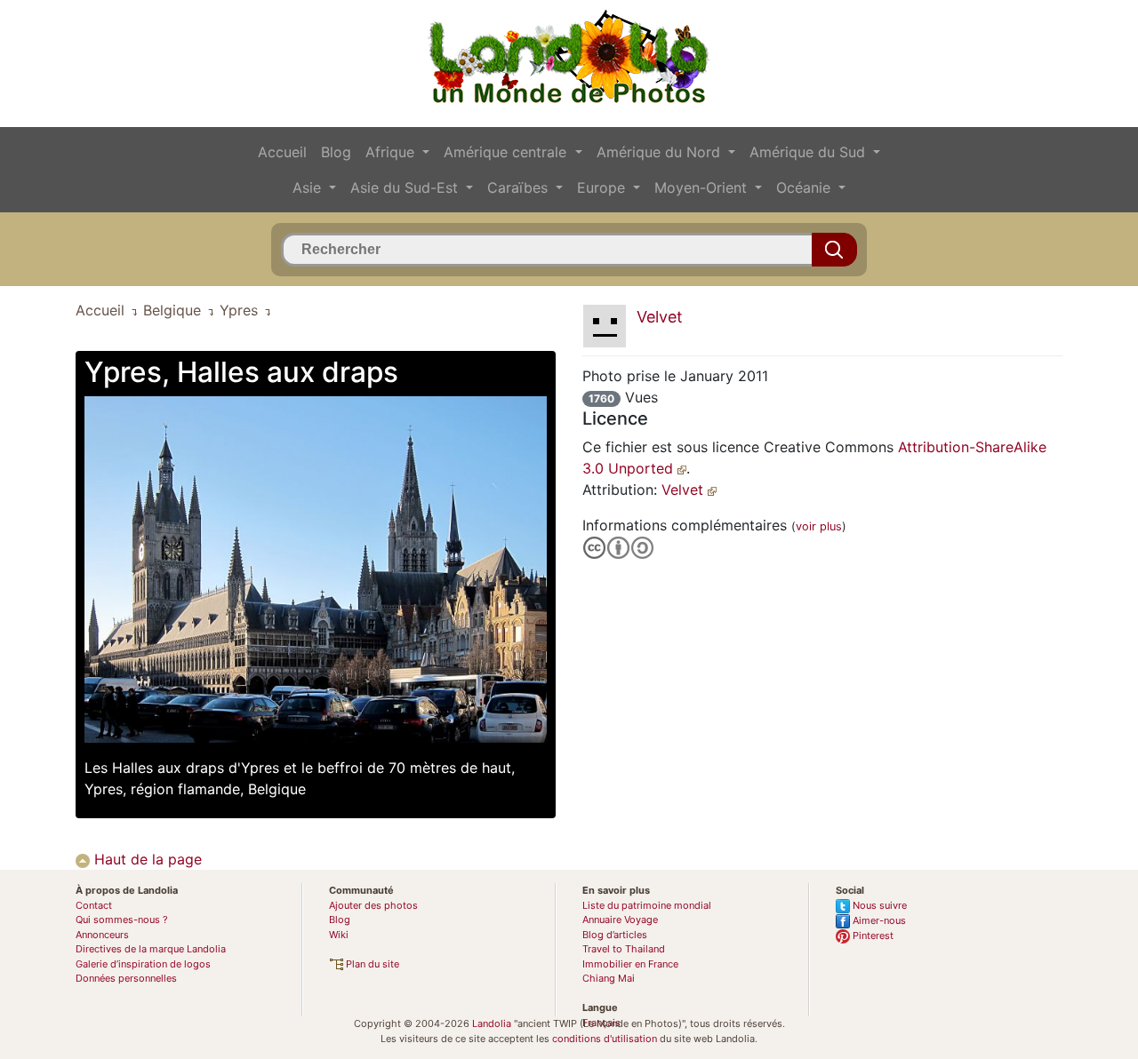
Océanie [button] (805, 187)
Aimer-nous (878, 920)
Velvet (684, 489)
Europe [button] (603, 187)
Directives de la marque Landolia (151, 949)
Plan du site (371, 964)
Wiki (339, 934)
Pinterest (872, 935)
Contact (94, 905)
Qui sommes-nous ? (122, 919)
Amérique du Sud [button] (809, 152)
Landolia (491, 1023)
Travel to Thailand (623, 949)
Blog (336, 152)
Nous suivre (878, 905)
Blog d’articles (614, 934)
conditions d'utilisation (604, 1038)
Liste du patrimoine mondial (646, 905)
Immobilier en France (630, 964)
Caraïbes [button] (519, 187)
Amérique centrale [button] (507, 152)
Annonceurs (102, 934)
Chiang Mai (608, 978)
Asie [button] (309, 187)
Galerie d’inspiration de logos (143, 964)
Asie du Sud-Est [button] (406, 187)
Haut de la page (146, 859)
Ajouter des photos (373, 905)
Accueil (282, 152)
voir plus (819, 526)
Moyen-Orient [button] (702, 187)
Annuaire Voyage (620, 919)
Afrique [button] (392, 152)
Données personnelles (126, 978)
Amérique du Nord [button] (661, 152)
